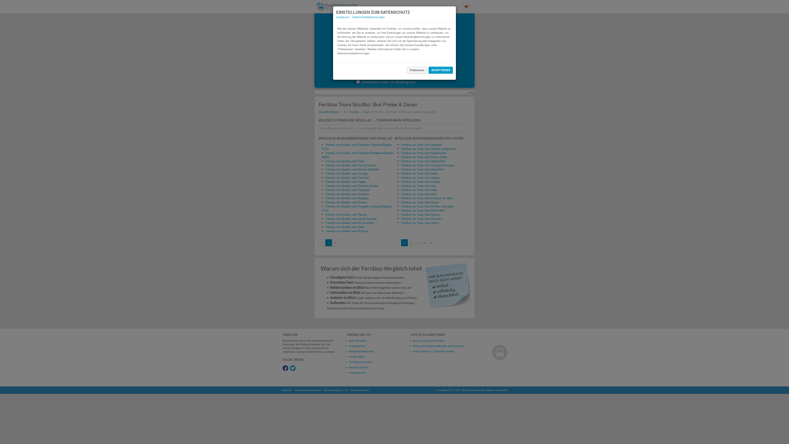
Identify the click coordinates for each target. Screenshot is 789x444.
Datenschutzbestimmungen (368, 17)
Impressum (343, 17)
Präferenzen (417, 70)
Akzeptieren (440, 70)
